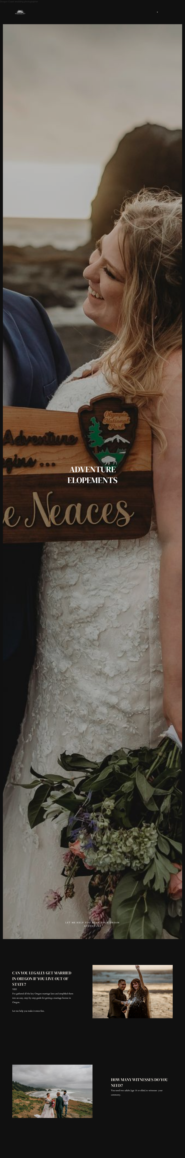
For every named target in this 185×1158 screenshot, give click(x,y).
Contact (173, 12)
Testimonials (169, 12)
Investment (161, 12)
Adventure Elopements (165, 12)
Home (152, 12)
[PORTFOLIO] (157, 12)
